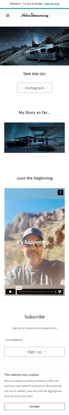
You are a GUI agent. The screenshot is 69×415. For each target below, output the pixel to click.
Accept (34, 406)
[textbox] (34, 338)
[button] (8, 15)
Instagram (34, 88)
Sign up (34, 352)
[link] (34, 15)
